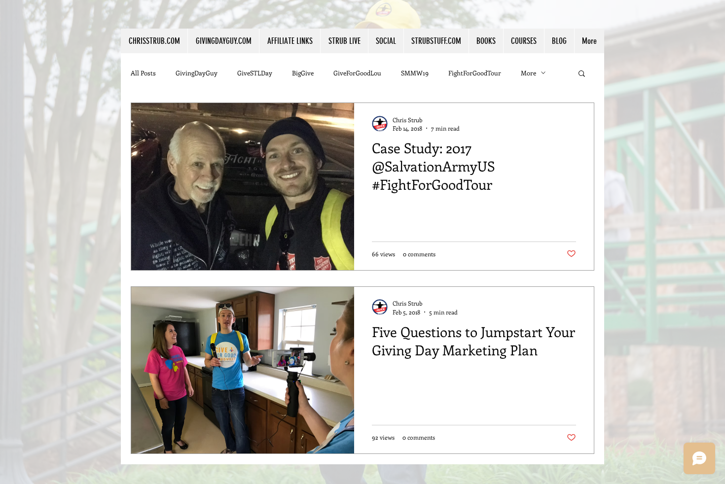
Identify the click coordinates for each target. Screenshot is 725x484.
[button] (289, 41)
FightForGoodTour (474, 73)
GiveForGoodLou (357, 73)
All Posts (143, 73)
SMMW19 (415, 73)
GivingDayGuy (197, 73)
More (528, 73)
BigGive (303, 73)
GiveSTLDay (254, 73)
